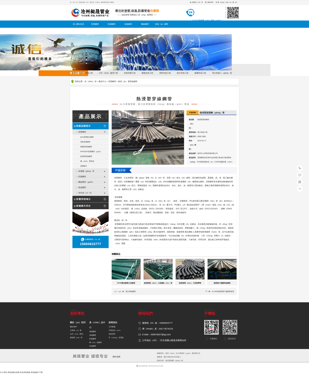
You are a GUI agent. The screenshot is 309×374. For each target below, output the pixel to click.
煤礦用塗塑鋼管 (86, 147)
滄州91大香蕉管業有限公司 (207, 153)
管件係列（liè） (95, 350)
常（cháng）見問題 (116, 338)
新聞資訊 (195, 30)
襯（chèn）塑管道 (87, 161)
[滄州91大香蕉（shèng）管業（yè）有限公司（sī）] (90, 12)
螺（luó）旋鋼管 (95, 342)
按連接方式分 (83, 206)
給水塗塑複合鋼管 (87, 137)
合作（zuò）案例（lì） (78, 334)
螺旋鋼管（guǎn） (86, 182)
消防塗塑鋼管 (85, 142)
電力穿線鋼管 (131, 291)
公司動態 (112, 327)
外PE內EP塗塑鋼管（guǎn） (91, 151)
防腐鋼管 (112, 24)
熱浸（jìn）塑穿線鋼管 (127, 81)
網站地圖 (116, 357)
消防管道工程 (165, 73)
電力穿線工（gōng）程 (222, 73)
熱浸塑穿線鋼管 (86, 156)
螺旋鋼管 (145, 24)
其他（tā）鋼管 (161, 24)
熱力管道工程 (182, 73)
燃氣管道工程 (147, 73)
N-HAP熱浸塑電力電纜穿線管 (223, 291)
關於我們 (210, 2)
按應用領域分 (83, 199)
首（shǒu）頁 (90, 81)
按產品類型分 (83, 126)
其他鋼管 (82, 187)
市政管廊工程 (130, 73)
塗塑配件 (83, 166)
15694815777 (300, 168)
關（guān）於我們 (228, 30)
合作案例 (211, 30)
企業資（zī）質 (75, 330)
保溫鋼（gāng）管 (86, 171)
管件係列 (178, 30)
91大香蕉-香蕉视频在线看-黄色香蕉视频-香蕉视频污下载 (21, 372)
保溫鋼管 (128, 24)
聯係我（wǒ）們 (197, 2)
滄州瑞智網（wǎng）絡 (174, 360)
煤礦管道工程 (200, 73)
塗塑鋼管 (95, 24)
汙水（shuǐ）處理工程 (108, 73)
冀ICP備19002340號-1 (172, 357)
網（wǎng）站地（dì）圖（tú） (228, 2)
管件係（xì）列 (84, 193)
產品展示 (90, 116)
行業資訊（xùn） (115, 330)
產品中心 (102, 81)
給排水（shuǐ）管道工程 (82, 73)
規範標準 (112, 334)
